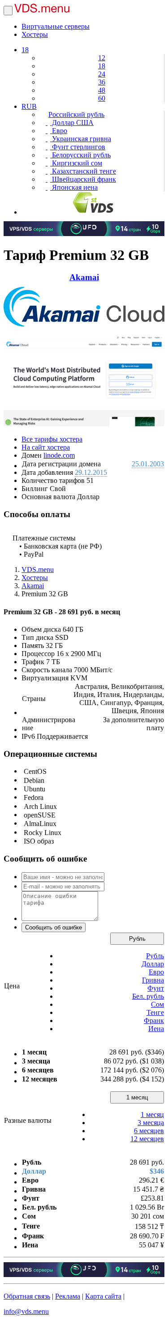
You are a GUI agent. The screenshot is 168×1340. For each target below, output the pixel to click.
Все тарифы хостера (52, 439)
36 (101, 82)
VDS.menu (38, 569)
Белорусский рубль (80, 155)
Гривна (153, 980)
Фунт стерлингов (77, 147)
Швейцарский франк (83, 179)
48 (101, 90)
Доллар (153, 964)
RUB (29, 106)
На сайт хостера (46, 447)
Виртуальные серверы (56, 26)
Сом (157, 1004)
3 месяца (151, 1122)
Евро (58, 130)
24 (101, 74)
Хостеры (35, 34)
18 (25, 50)
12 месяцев (147, 1139)
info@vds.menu (26, 1311)
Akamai (84, 277)
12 (101, 58)
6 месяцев (149, 1131)
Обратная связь (27, 1296)
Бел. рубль (148, 996)
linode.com (59, 455)
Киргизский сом (76, 163)
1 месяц (137, 1097)
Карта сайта (103, 1296)
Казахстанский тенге (83, 171)
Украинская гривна (80, 139)
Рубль (137, 938)
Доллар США (72, 122)
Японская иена (74, 187)
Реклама (67, 1296)
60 (101, 98)
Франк (154, 1020)
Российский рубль (76, 114)
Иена (156, 1028)
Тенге (155, 1012)
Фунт (155, 988)
